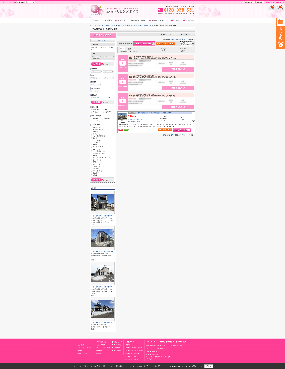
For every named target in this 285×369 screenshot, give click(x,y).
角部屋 (96, 175)
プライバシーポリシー (85, 348)
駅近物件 (99, 351)
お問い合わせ (118, 342)
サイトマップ (82, 353)
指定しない (96, 97)
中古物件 (99, 353)
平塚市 (135, 121)
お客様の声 (117, 351)
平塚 (138, 119)
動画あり (108, 118)
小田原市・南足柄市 (132, 353)
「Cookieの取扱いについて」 (180, 366)
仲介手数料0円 (101, 342)
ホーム (80, 342)
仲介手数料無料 (99, 136)
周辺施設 (117, 348)
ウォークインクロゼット (102, 158)
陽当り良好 (97, 127)
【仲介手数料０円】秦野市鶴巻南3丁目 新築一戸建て (108, 251)
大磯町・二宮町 (131, 356)
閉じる (209, 366)
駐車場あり (97, 171)
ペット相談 (97, 140)
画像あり (96, 118)
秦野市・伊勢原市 (132, 359)
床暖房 (96, 155)
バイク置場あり (99, 151)
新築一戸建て (100, 345)
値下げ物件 (97, 59)
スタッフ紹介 (118, 345)
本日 (106, 110)
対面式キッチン (99, 153)
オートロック (98, 160)
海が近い (96, 134)
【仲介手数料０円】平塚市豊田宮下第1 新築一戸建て (154, 113)
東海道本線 (131, 119)
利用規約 (81, 351)
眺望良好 (96, 131)
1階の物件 (97, 168)
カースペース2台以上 (103, 348)
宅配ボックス (98, 162)
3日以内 (95, 112)
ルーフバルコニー (99, 147)
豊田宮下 (139, 121)
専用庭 (96, 145)
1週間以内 (108, 112)
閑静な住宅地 (98, 129)
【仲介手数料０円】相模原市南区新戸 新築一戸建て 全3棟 (110, 322)
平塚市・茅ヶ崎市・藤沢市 (135, 351)
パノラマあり (97, 121)
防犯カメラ (97, 164)
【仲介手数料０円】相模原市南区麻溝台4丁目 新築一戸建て (110, 216)
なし (109, 97)
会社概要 (81, 345)
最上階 (96, 173)
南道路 (96, 138)
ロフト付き (97, 142)
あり (103, 97)
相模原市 (129, 345)
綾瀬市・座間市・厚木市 (134, 348)
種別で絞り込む (103, 40)
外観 (122, 49)
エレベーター (98, 149)
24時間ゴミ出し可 (99, 166)
